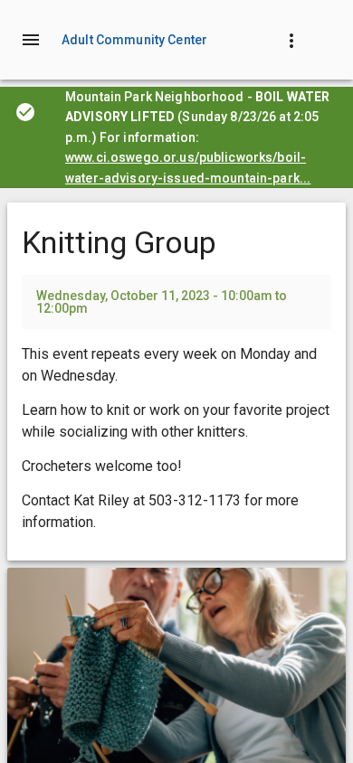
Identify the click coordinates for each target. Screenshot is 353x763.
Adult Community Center (134, 40)
